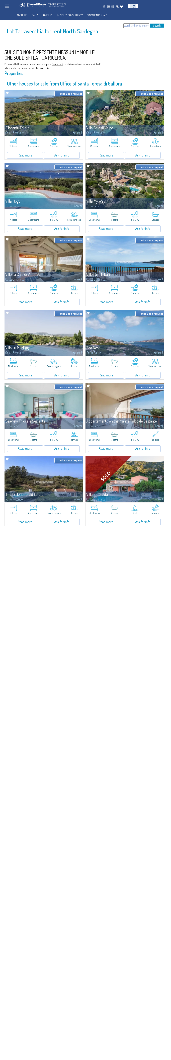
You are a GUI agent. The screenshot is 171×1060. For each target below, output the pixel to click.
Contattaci (57, 64)
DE (112, 6)
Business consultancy (70, 15)
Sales (35, 15)
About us (22, 15)
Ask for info (61, 155)
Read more (25, 155)
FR (117, 6)
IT (104, 6)
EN (108, 6)
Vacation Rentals (97, 15)
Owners (47, 15)
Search (157, 25)
